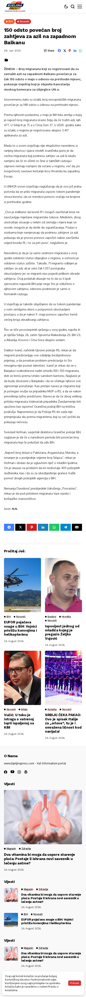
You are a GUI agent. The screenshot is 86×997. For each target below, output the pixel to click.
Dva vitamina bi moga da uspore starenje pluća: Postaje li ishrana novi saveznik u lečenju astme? (39, 858)
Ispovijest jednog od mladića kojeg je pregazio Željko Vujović (62, 632)
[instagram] (19, 772)
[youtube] (12, 772)
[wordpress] (25, 772)
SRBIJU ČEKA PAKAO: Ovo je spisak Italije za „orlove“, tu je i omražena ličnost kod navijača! (63, 723)
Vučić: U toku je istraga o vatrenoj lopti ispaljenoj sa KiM (19, 721)
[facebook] (5, 772)
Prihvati (74, 983)
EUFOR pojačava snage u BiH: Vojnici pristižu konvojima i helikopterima (20, 628)
